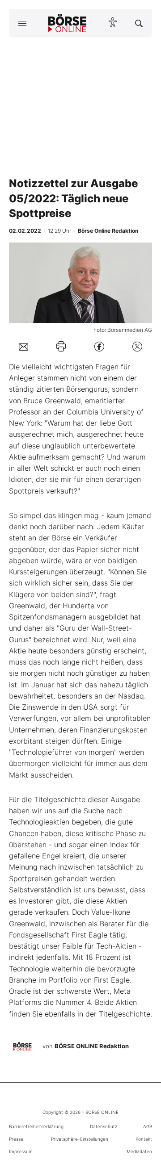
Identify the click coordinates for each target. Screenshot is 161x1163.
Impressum (21, 1151)
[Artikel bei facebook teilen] (99, 346)
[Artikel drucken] (61, 346)
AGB (147, 1126)
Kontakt (144, 1139)
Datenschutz (103, 1126)
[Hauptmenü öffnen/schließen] (22, 23)
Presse (16, 1139)
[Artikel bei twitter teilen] (137, 346)
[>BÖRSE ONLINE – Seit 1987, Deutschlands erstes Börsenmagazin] (67, 23)
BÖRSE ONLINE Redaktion (92, 1046)
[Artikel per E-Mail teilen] (23, 346)
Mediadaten (139, 1151)
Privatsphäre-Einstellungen (79, 1139)
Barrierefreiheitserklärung (36, 1126)
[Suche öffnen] (139, 23)
